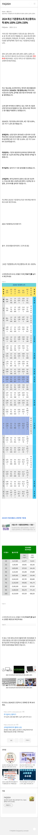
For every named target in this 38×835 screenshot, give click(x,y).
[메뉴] (34, 3)
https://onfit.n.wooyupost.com (13, 712)
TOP (34, 829)
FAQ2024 (6, 3)
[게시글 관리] (21, 740)
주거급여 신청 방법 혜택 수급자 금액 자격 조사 (17, 717)
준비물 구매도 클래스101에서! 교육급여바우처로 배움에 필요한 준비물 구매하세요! (18, 731)
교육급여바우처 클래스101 (13, 727)
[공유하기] (16, 740)
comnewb (25, 831)
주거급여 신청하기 (10, 714)
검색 (30, 3)
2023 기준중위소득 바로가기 (11, 224)
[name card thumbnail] (31, 798)
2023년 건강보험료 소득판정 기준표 (14, 518)
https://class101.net (9, 724)
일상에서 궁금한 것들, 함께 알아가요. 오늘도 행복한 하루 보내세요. (15, 800)
